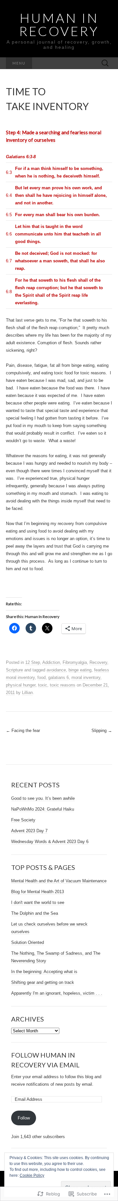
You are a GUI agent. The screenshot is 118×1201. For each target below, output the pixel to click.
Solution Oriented (27, 942)
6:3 (9, 172)
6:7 (9, 260)
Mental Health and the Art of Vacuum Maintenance (59, 880)
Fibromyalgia (75, 662)
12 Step (32, 662)
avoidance (56, 669)
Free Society (23, 819)
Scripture (14, 669)
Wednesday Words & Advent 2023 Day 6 (49, 841)
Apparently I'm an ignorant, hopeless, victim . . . (56, 993)
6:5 (9, 214)
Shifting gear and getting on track (42, 982)
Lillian (27, 692)
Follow (24, 1118)
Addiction (51, 662)
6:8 (9, 291)
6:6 (9, 234)
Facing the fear (23, 730)
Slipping (101, 730)
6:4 (9, 195)
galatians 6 (58, 677)
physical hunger (20, 685)
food (41, 677)
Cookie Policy (32, 1175)
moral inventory (85, 677)
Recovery (98, 662)
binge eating (80, 669)
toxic (42, 685)
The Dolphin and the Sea (34, 913)
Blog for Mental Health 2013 (37, 891)
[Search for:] (105, 63)
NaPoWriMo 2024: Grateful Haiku (42, 809)
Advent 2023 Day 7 (29, 830)
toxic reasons (62, 685)
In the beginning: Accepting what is (44, 971)
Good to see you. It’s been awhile (43, 798)
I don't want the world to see (37, 902)
